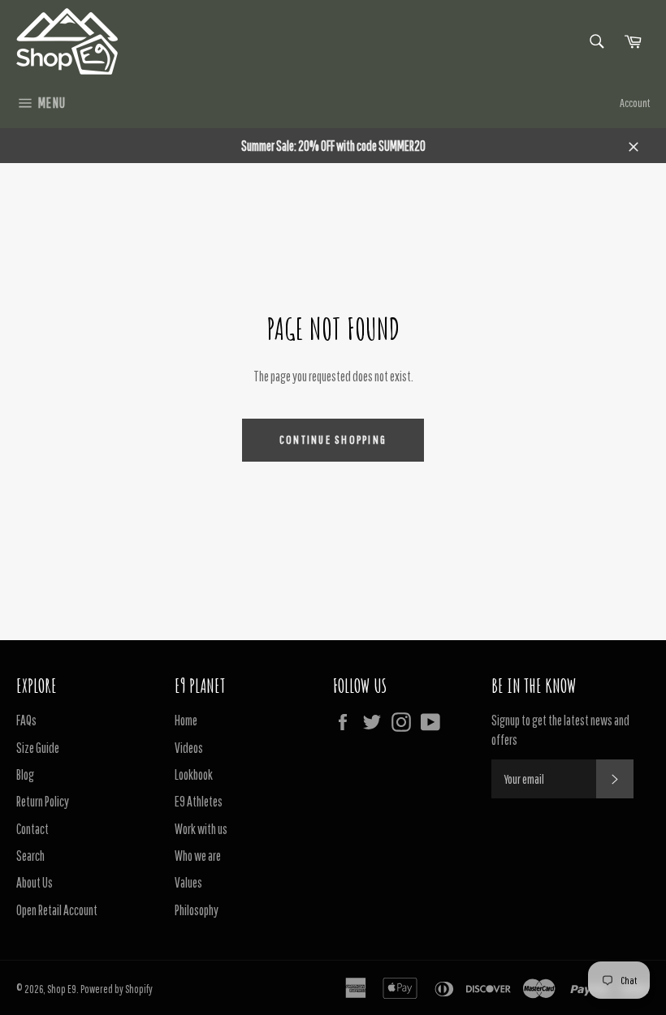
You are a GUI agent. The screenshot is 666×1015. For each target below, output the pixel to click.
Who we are (198, 855)
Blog (25, 774)
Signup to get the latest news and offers (560, 729)
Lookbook (194, 774)
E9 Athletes (199, 801)
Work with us (201, 829)
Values (188, 882)
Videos (189, 747)
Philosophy (196, 910)
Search (30, 855)
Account (635, 103)
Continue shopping (333, 439)
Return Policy (42, 801)
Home (186, 720)
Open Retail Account (56, 910)
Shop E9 (61, 989)
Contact (32, 829)
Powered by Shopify (116, 989)
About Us (34, 882)
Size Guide (37, 747)
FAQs (26, 720)
